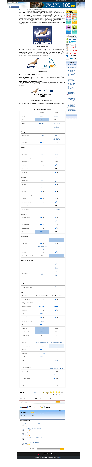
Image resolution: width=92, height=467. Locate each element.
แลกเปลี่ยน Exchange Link (71, 117)
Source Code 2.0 (46, 398)
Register (10, 0)
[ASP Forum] (74, 15)
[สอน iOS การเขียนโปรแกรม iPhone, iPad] (71, 45)
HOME (20, 9)
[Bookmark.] (42, 407)
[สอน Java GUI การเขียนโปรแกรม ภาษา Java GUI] (71, 51)
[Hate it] (50, 393)
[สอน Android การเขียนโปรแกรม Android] (71, 40)
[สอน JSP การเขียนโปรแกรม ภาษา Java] (71, 54)
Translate (37, 407)
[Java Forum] (68, 19)
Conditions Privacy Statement (40, 457)
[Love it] (62, 393)
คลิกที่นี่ (60, 457)
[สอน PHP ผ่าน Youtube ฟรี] (71, 37)
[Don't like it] (53, 393)
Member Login (15, 0)
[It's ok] (56, 393)
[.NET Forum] (68, 17)
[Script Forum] (74, 19)
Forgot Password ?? (23, 0)
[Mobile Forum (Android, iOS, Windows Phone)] (74, 17)
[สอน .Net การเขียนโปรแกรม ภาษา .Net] (71, 59)
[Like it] (59, 393)
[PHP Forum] (68, 15)
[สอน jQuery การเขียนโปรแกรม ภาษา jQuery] (71, 57)
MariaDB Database (24, 9)
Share (35, 392)
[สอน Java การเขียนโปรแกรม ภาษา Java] (71, 48)
